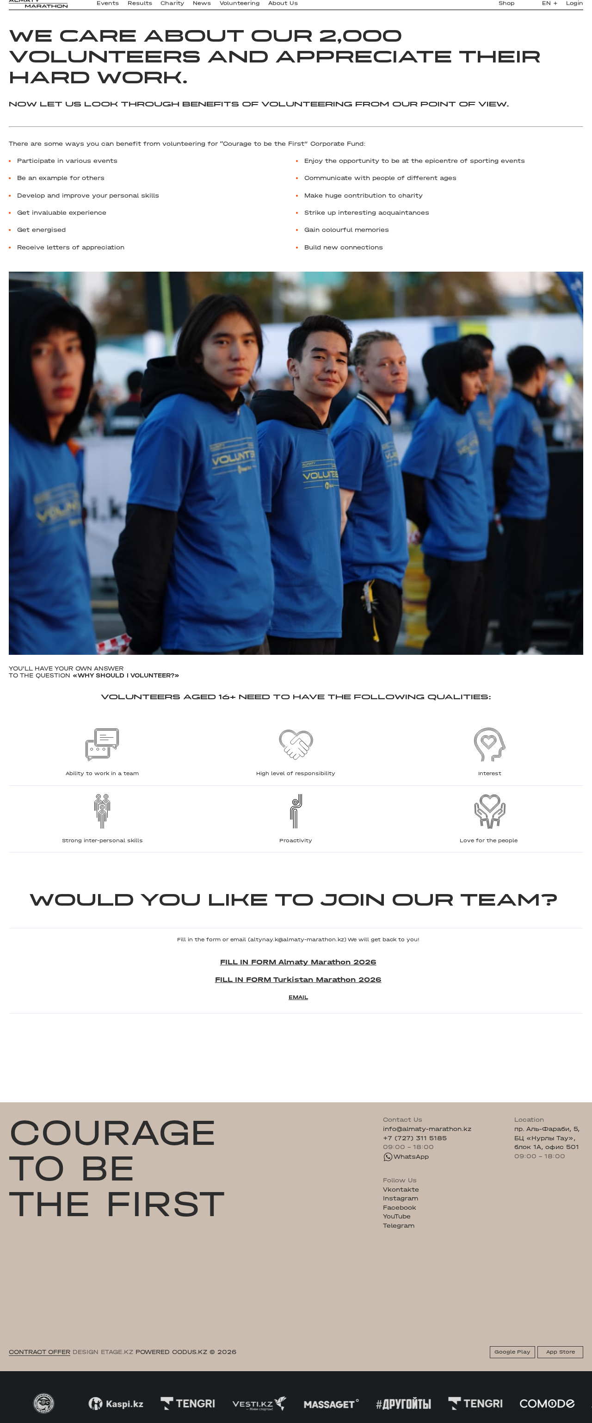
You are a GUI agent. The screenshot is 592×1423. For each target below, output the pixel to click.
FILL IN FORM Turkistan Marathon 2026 (298, 979)
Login (574, 7)
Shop (507, 7)
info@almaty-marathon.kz (427, 1128)
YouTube (397, 1216)
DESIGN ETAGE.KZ (103, 1351)
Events (108, 7)
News (202, 7)
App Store (560, 1352)
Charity (172, 7)
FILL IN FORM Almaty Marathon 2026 (298, 961)
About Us (283, 7)
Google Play (512, 1352)
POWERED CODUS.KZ (171, 1351)
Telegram (398, 1225)
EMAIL (298, 997)
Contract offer (39, 1351)
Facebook (399, 1207)
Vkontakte (401, 1189)
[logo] (38, 7)
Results (140, 7)
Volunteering (240, 7)
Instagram (400, 1198)
